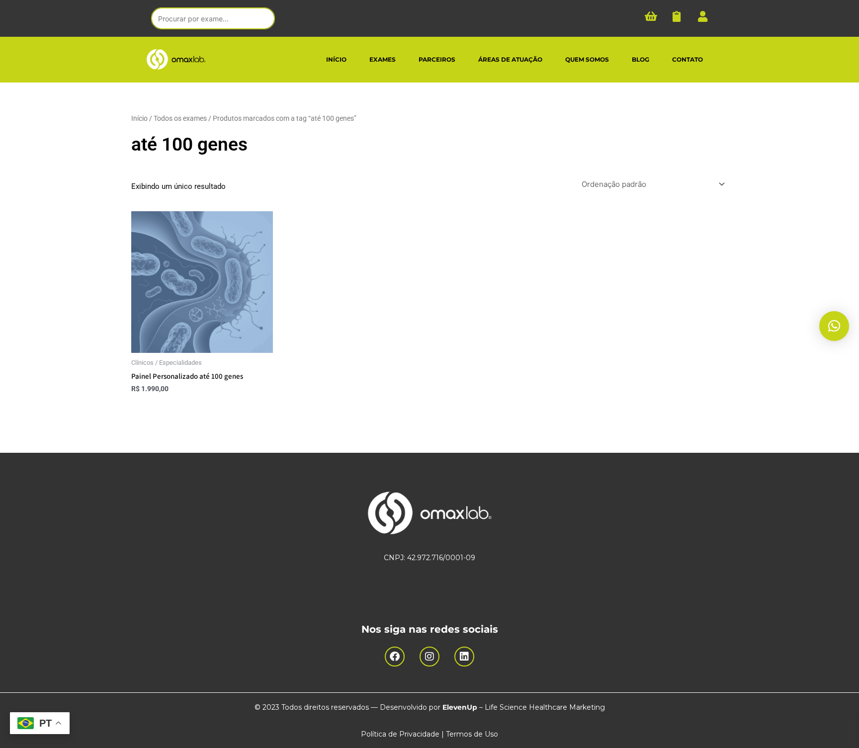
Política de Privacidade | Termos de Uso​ (429, 734)
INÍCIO (336, 59)
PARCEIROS (437, 59)
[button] (834, 326)
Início (139, 118)
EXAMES (382, 59)
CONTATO (687, 59)
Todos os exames (180, 118)
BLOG (640, 59)
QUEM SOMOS (587, 59)
